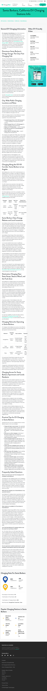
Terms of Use (5, 685)
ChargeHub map (9, 94)
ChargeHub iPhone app (13, 316)
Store (41, 1)
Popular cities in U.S (6, 676)
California (17, 20)
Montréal (3, 671)
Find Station (33, 1)
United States (11, 20)
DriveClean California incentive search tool (11, 269)
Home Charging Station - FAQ (8, 667)
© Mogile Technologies (8, 687)
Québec (3, 674)
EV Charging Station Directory (8, 664)
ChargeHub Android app (7, 317)
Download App (43, 5)
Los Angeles (4, 677)
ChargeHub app (5, 196)
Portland (3, 680)
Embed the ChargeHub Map (8, 662)
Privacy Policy (5, 683)
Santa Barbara (23, 20)
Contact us (17, 649)
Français (4, 660)
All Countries (4, 20)
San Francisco (4, 678)
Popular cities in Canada (7, 670)
